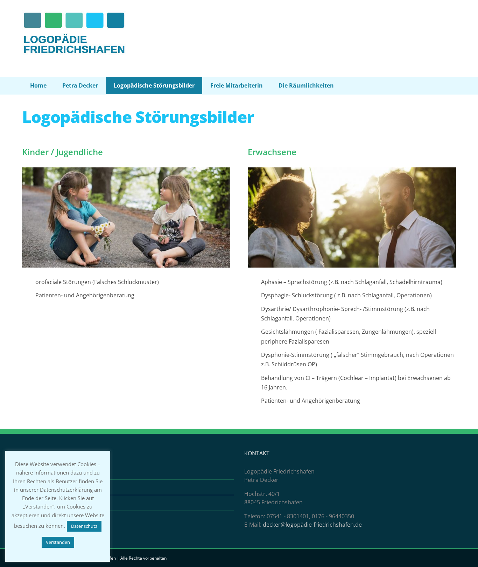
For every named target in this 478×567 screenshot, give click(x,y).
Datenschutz (43, 503)
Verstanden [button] (58, 542)
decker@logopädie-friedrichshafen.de (312, 524)
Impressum (41, 487)
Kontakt (36, 471)
